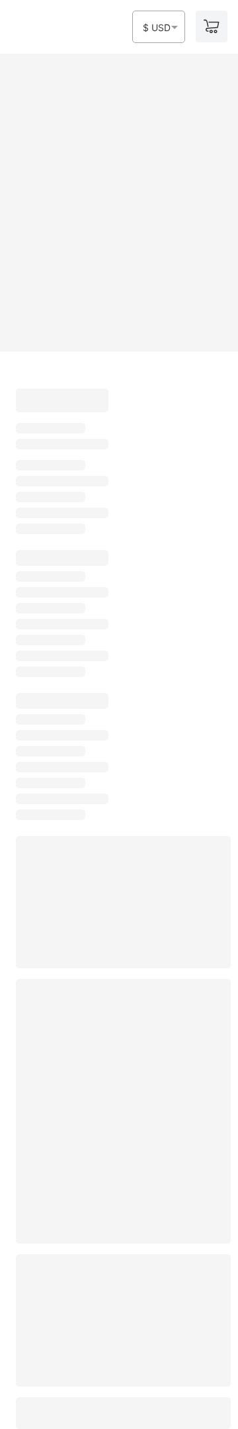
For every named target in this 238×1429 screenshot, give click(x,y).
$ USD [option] (157, 28)
